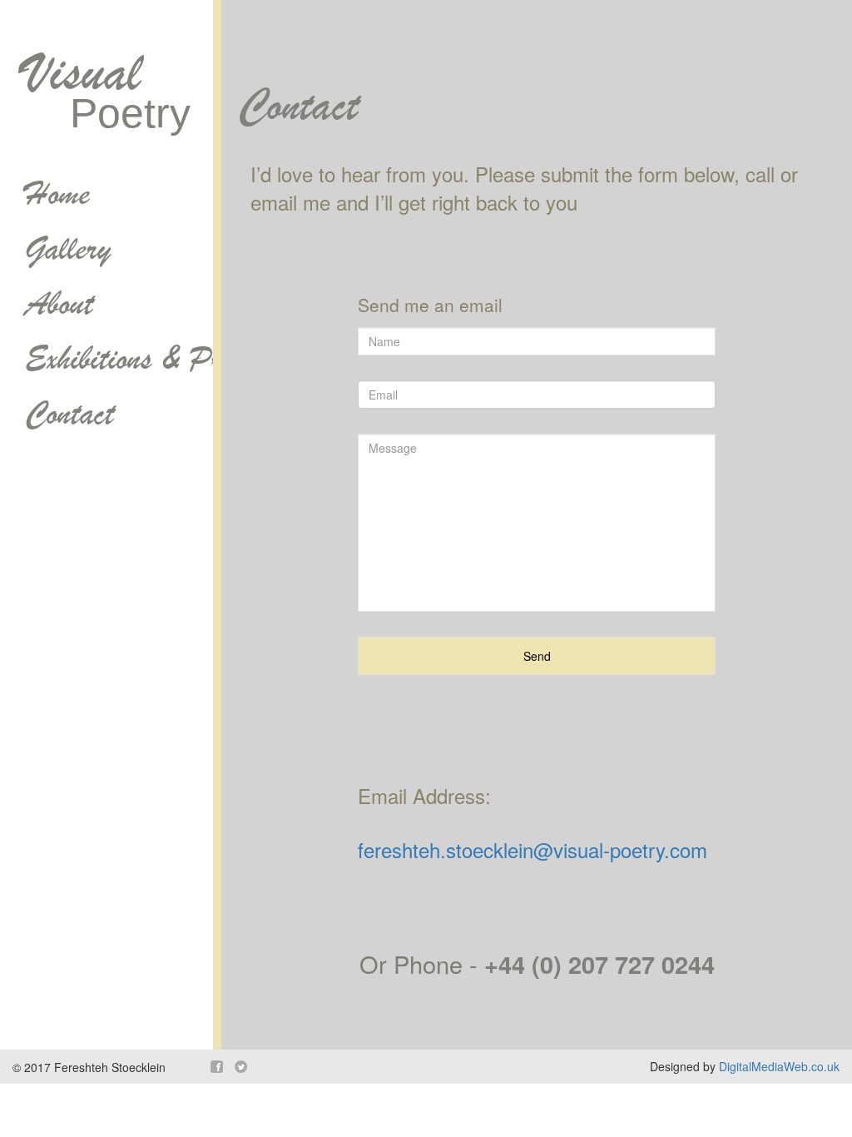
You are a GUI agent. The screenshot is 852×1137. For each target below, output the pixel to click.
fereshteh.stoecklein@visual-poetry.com (532, 849)
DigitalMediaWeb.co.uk (779, 1066)
